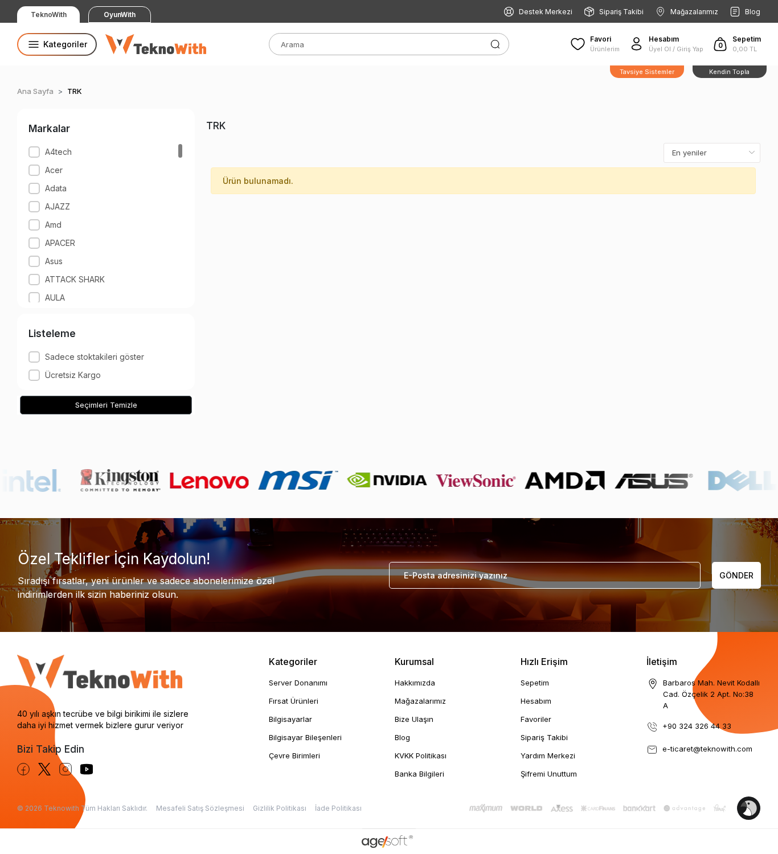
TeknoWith (49, 14)
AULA (55, 297)
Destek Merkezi (545, 11)
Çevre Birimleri (294, 755)
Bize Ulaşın (414, 719)
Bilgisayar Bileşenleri (305, 737)
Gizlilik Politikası (279, 808)
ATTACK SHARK (75, 279)
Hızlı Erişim (544, 661)
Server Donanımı (298, 682)
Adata (56, 188)
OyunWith (120, 14)
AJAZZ (57, 206)
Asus (54, 261)
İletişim (661, 661)
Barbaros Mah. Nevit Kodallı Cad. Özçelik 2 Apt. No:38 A (711, 694)
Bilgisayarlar (290, 719)
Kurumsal (414, 661)
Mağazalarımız (694, 11)
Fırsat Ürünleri (293, 700)
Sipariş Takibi (621, 11)
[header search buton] (495, 43)
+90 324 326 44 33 (696, 725)
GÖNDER (736, 575)
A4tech (58, 152)
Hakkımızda (415, 682)
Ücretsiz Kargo (73, 375)
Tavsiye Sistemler (647, 72)
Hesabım (536, 700)
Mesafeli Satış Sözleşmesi (200, 808)
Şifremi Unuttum (549, 773)
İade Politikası (338, 808)
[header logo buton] (155, 44)
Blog (752, 11)
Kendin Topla (729, 72)
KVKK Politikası (421, 755)
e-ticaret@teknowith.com (707, 748)
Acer (54, 170)
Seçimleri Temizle (106, 404)
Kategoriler (293, 661)
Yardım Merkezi (548, 755)
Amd (53, 224)
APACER (60, 243)
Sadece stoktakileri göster (94, 357)
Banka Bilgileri (419, 773)
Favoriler (536, 719)
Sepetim (535, 682)
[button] (737, 43)
